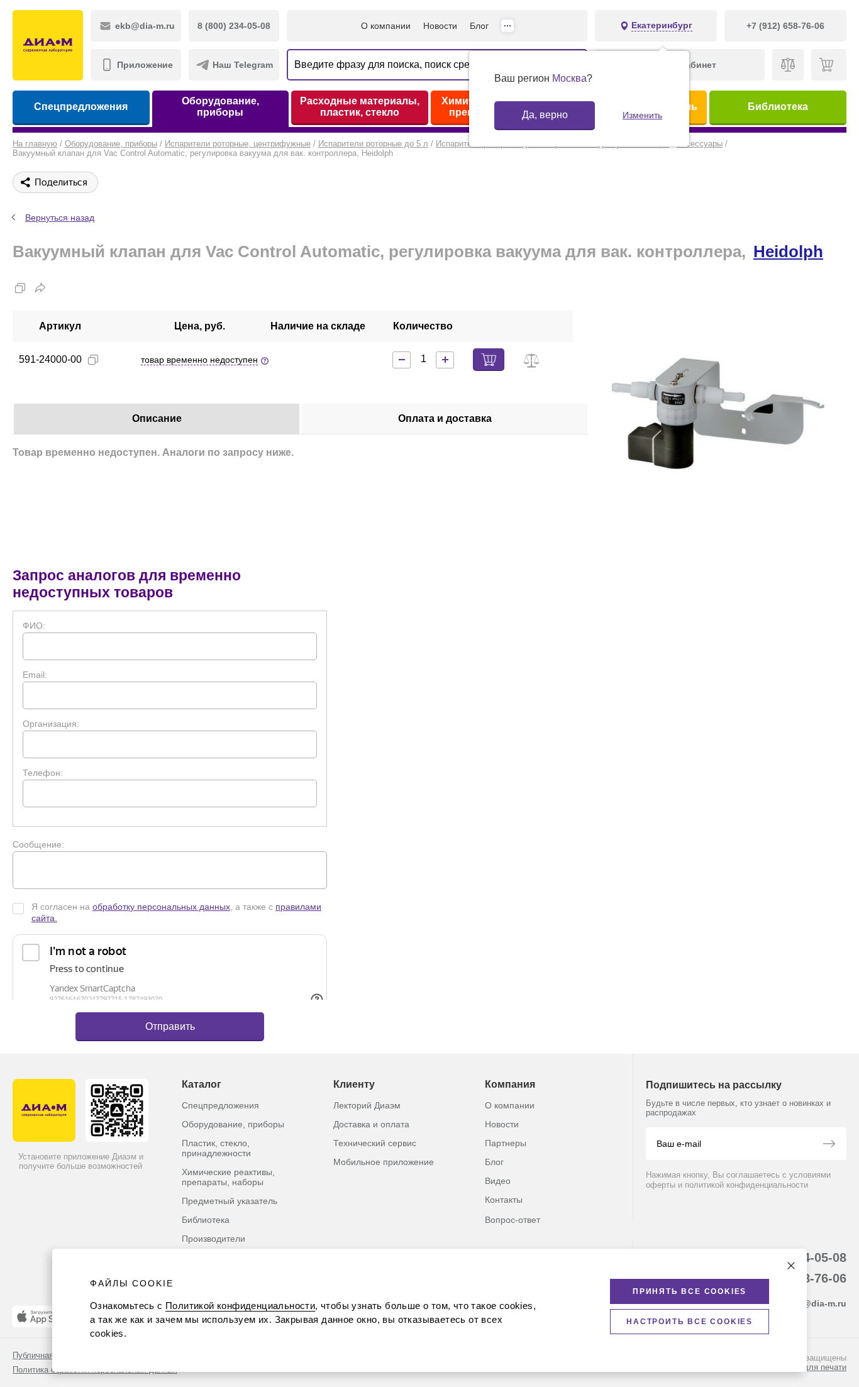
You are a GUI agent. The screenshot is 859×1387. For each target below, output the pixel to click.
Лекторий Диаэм (367, 1105)
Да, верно (545, 114)
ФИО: (34, 626)
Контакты (504, 1200)
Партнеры (505, 1143)
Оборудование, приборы (220, 107)
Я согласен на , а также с (176, 912)
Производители (213, 1239)
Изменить (642, 115)
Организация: (51, 724)
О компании (386, 26)
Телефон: (43, 773)
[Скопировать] (20, 288)
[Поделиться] (40, 288)
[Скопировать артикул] (93, 359)
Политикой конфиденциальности (240, 1305)
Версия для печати (809, 1367)
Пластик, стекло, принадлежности (216, 1148)
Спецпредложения (81, 106)
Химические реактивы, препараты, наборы (228, 1177)
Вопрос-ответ (512, 1220)
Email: (35, 675)
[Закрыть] (791, 1266)
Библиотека (778, 106)
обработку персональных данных (161, 907)
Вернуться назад (59, 218)
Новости (440, 26)
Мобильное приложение (383, 1162)
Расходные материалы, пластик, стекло (359, 107)
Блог (479, 26)
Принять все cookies (689, 1291)
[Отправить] (828, 1145)
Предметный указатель (229, 1201)
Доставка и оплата (371, 1124)
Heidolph (788, 251)
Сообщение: (38, 844)
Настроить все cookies (689, 1321)
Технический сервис (374, 1143)
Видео (498, 1181)
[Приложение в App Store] (43, 1316)
